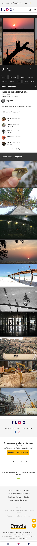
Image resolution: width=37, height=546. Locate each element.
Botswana (13, 77)
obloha (30, 77)
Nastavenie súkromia (23, 516)
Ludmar (9, 118)
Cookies (10, 516)
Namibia (22, 77)
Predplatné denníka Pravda (18, 452)
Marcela (9, 136)
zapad (26, 81)
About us (19, 507)
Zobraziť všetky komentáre (18, 149)
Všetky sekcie (24, 3)
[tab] (18, 86)
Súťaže (26, 497)
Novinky (18, 428)
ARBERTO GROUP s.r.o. (22, 535)
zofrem (9, 143)
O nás (10, 491)
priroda (4, 81)
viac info (25, 538)
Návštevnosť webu (14, 497)
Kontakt (29, 428)
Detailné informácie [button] (8, 87)
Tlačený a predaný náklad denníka (19, 494)
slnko (18, 81)
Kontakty (18, 491)
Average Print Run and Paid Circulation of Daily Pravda (19, 511)
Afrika (4, 77)
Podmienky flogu (9, 428)
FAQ (24, 428)
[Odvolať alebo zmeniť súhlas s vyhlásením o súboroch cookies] (34, 521)
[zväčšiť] (30, 69)
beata (9, 124)
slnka (12, 81)
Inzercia (26, 491)
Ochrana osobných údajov (18, 500)
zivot (32, 81)
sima (8, 130)
